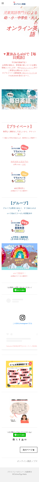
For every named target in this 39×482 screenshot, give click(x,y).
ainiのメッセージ (27, 68)
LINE (24, 164)
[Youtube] (22, 440)
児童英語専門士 (15, 12)
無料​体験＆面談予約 (19, 161)
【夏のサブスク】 (28, 73)
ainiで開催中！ (19, 273)
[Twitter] (17, 440)
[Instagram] (14, 440)
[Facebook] (19, 440)
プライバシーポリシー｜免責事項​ (19, 472)
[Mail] (25, 440)
